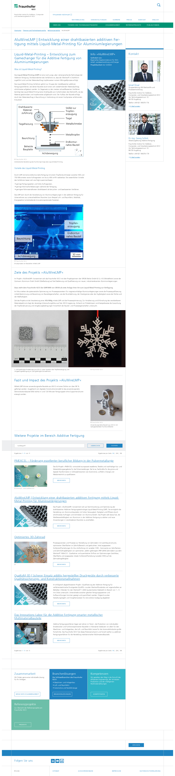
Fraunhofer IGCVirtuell (62, 14)
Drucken (136, 745)
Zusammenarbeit (113, 25)
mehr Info (61, 480)
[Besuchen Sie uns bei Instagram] (62, 761)
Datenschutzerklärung (150, 771)
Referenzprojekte (133, 25)
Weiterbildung (78, 20)
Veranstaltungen (99, 20)
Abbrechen (95, 446)
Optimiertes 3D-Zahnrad (29, 537)
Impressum (116, 771)
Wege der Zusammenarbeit (27, 694)
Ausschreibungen (85, 771)
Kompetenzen (99, 694)
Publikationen (153, 25)
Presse (129, 20)
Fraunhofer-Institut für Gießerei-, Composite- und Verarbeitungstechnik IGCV (29, 15)
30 (121, 453)
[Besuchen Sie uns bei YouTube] (57, 761)
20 (117, 453)
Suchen (114, 445)
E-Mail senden (135, 106)
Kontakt (142, 20)
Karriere (116, 20)
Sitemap (55, 771)
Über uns (57, 25)
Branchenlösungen (62, 694)
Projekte (23, 724)
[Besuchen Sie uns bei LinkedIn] (53, 761)
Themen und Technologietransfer (83, 25)
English (155, 20)
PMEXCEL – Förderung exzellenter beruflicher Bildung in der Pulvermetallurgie (64, 460)
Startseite (17, 30)
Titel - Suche (159, 5)
